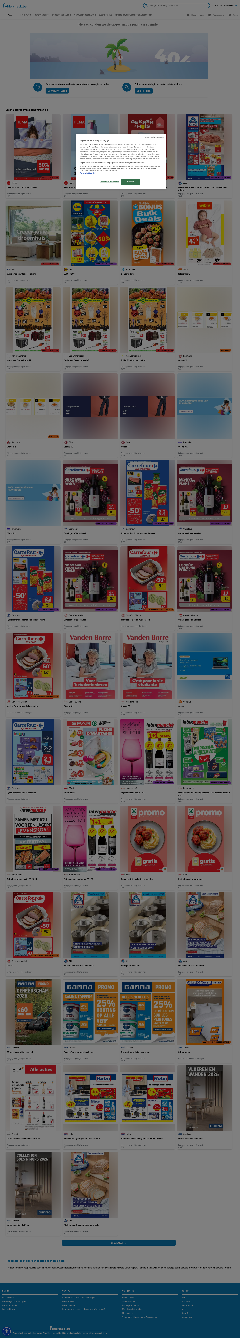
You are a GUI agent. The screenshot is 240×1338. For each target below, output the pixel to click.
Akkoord (130, 182)
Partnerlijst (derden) (88, 173)
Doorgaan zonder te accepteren (154, 137)
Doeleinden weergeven (109, 182)
